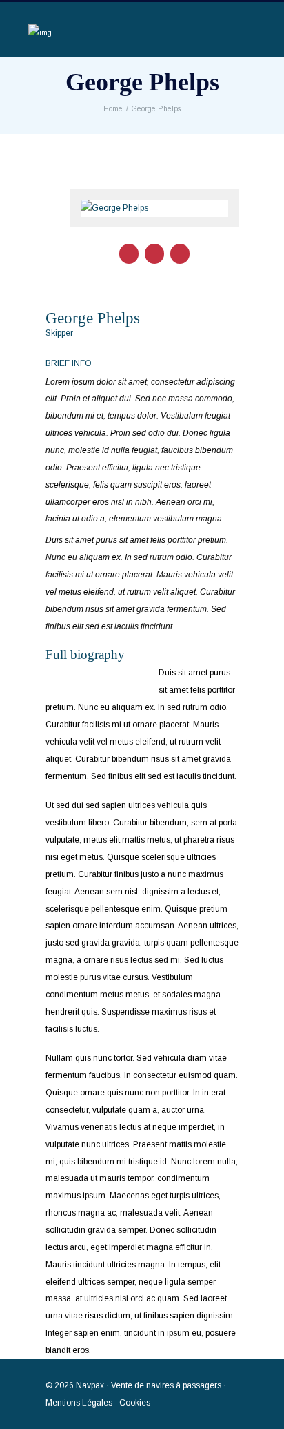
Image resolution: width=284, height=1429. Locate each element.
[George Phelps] (154, 208)
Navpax (90, 1385)
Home (113, 109)
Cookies (134, 1403)
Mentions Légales (78, 1403)
